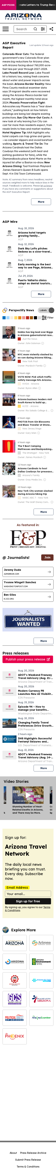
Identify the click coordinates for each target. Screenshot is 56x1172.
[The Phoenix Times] (14, 1036)
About (13, 1152)
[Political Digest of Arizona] (14, 1018)
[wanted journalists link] (28, 539)
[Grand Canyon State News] (14, 999)
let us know (46, 185)
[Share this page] (51, 29)
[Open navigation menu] (5, 29)
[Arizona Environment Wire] (41, 962)
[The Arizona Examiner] (41, 1018)
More (41, 201)
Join (47, 557)
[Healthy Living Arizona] (41, 999)
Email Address (17, 887)
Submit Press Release (28, 1159)
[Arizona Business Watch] (14, 943)
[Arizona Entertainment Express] (14, 962)
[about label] (19, 338)
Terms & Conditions (28, 1166)
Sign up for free (28, 901)
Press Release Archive (33, 1152)
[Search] (35, 29)
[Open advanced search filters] (43, 29)
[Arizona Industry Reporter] (14, 980)
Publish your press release (25, 659)
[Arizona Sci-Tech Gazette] (41, 980)
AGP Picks (8, 5)
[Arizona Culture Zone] (41, 943)
